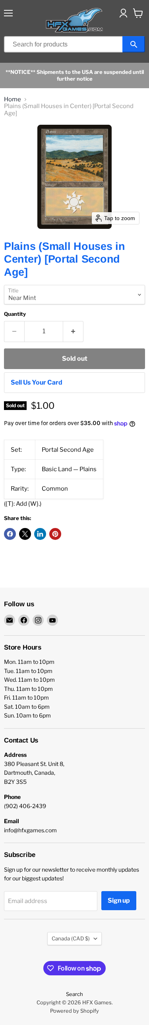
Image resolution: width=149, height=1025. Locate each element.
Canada (71, 938)
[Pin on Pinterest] (55, 534)
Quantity (15, 314)
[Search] (133, 44)
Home (12, 99)
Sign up (119, 900)
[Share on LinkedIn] (40, 534)
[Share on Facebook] (10, 534)
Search (74, 994)
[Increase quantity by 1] (73, 331)
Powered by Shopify (74, 1011)
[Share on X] (25, 534)
